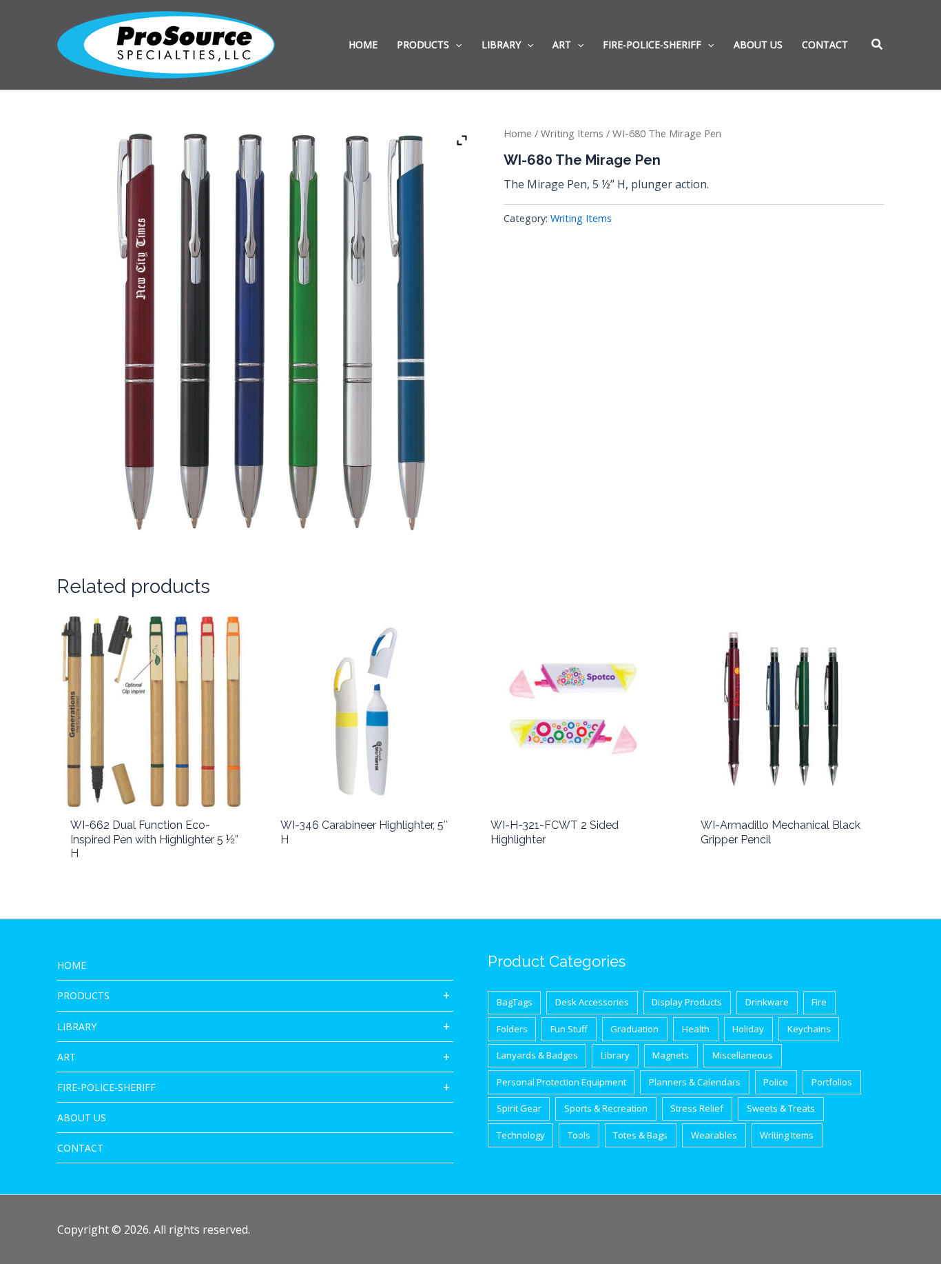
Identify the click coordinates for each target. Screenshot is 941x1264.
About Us (81, 1117)
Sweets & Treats (781, 1108)
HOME (71, 965)
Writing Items (572, 133)
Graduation (634, 1029)
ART (66, 1056)
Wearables (714, 1135)
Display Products (687, 1002)
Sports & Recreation (606, 1108)
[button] (877, 45)
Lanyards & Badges (537, 1055)
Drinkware (767, 1002)
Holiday (748, 1029)
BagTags (514, 1002)
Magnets (670, 1055)
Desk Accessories (592, 1002)
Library (76, 1026)
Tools (579, 1135)
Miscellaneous (742, 1055)
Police (775, 1082)
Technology (521, 1135)
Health (696, 1029)
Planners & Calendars (695, 1082)
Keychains (809, 1029)
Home (518, 133)
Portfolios (831, 1082)
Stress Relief (696, 1108)
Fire (819, 1002)
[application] (455, 44)
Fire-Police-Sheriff (106, 1087)
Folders (512, 1029)
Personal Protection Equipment (561, 1082)
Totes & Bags (640, 1135)
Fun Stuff (569, 1029)
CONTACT (80, 1147)
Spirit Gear (519, 1108)
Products (83, 995)
